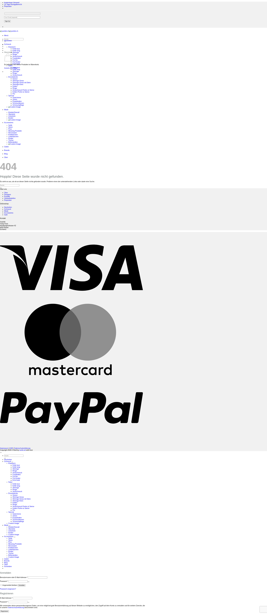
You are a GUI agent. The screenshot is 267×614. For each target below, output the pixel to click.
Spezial (11, 96)
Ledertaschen (13, 136)
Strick (10, 127)
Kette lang (16, 51)
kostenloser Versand (11, 2)
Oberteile (11, 114)
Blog (6, 154)
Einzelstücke (13, 77)
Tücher (11, 140)
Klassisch (12, 47)
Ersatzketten (17, 101)
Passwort (4, 581)
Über (6, 157)
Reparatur (8, 6)
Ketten (15, 86)
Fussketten (17, 58)
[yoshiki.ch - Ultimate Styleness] (9, 31)
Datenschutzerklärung (22, 448)
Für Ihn (15, 60)
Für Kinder (16, 62)
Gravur (15, 79)
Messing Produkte (15, 131)
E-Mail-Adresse (6, 598)
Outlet (6, 147)
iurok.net (22, 450)
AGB (11, 448)
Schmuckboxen (18, 103)
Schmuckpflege (18, 105)
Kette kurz (16, 49)
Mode (6, 110)
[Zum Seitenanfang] (1, 452)
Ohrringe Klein (18, 84)
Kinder (10, 118)
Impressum (4, 448)
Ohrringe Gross (18, 81)
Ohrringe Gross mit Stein (22, 82)
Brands (6, 150)
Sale (6, 215)
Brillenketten (13, 142)
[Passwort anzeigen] (28, 581)
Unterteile (12, 116)
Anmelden (22, 585)
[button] (6, 35)
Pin (14, 94)
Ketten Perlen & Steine (21, 92)
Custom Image (13, 523)
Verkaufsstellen (10, 198)
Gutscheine (17, 97)
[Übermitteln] (5, 458)
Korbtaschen (13, 135)
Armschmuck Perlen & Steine (23, 90)
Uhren (15, 99)
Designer (7, 194)
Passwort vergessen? (8, 589)
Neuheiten (8, 41)
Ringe (15, 54)
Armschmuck (17, 56)
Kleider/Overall (13, 112)
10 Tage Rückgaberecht (13, 4)
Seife (10, 125)
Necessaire (12, 133)
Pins (10, 129)
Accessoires (8, 122)
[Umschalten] (9, 525)
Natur (10, 66)
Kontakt (7, 196)
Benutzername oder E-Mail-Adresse (14, 577)
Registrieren (4, 611)
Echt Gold (16, 64)
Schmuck (7, 44)
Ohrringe (16, 52)
